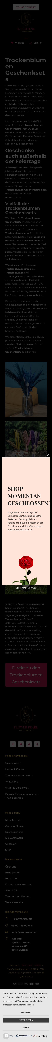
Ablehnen (26, 1012)
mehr (26, 1027)
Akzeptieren (26, 1020)
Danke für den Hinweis (26, 587)
